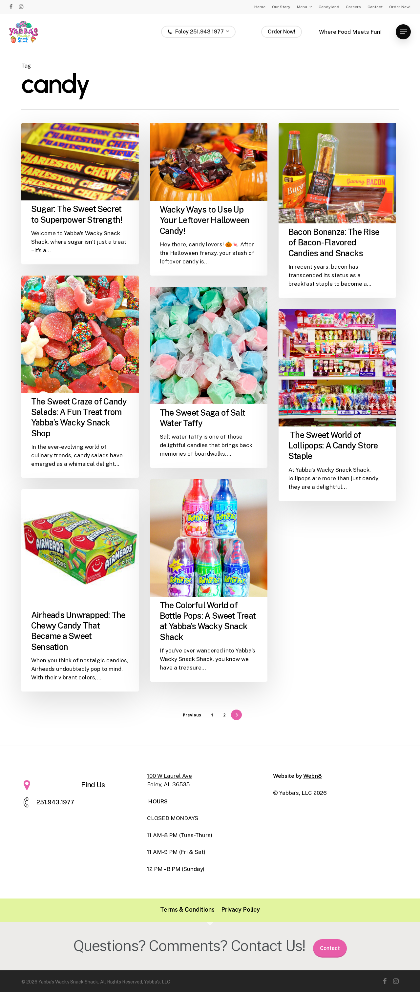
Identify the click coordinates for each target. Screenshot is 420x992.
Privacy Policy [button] (240, 909)
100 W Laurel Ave (169, 776)
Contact (330, 948)
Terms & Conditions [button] (187, 909)
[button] (403, 32)
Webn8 (312, 776)
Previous (192, 715)
